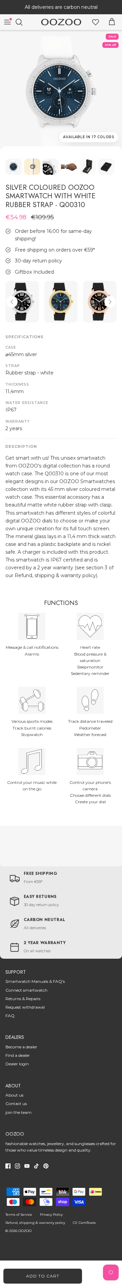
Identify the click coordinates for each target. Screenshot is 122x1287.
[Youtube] (26, 1166)
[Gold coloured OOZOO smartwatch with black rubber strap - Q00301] (61, 302)
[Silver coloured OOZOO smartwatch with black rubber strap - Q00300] (22, 302)
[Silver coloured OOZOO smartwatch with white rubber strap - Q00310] (61, 91)
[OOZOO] (61, 22)
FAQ (10, 1015)
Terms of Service (18, 1214)
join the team (18, 1112)
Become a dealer (21, 1046)
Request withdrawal (25, 1007)
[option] (61, 91)
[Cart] (111, 22)
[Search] (22, 22)
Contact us (16, 1103)
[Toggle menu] (7, 22)
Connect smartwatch (26, 990)
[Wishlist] (95, 22)
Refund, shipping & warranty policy (35, 1222)
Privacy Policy (51, 1214)
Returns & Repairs (22, 998)
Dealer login (17, 1063)
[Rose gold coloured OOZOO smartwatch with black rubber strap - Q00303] (100, 302)
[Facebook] (8, 1166)
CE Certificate (84, 1222)
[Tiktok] (36, 1166)
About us (14, 1095)
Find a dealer (17, 1055)
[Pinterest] (45, 1166)
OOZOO (25, 1231)
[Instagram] (17, 1166)
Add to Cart (42, 1276)
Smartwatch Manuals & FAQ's (35, 981)
